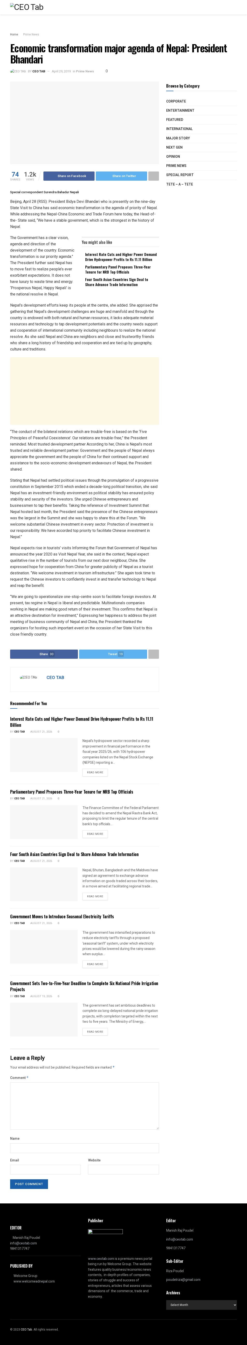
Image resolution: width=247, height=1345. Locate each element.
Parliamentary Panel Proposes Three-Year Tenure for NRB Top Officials (118, 269)
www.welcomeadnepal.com (34, 1281)
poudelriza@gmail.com (183, 1279)
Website (94, 1160)
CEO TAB (38, 71)
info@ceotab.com (23, 1243)
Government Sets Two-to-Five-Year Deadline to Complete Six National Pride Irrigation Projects (84, 986)
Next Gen (174, 147)
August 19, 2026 (41, 996)
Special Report (180, 175)
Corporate (176, 101)
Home (14, 34)
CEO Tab (19, 732)
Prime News (31, 34)
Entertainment (180, 110)
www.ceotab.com (101, 1258)
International (179, 128)
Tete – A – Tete (179, 184)
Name (15, 1138)
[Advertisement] (84, 391)
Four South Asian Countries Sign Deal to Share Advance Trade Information (116, 282)
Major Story (178, 138)
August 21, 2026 (41, 732)
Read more (95, 772)
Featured (174, 119)
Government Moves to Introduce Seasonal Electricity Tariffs (62, 916)
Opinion (173, 156)
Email (14, 1160)
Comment (19, 1077)
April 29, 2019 (61, 71)
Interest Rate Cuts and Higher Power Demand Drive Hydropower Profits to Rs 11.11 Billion (121, 257)
